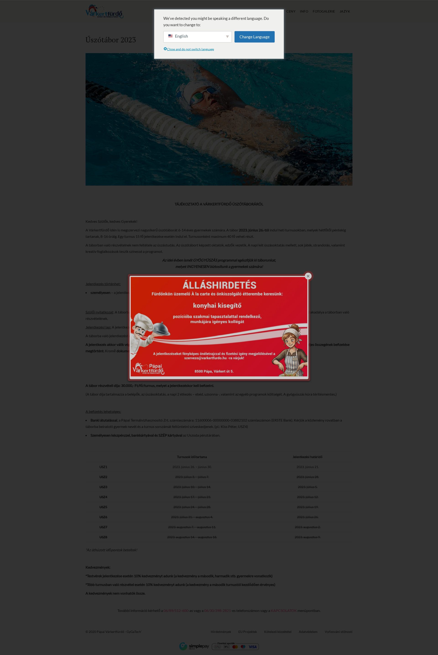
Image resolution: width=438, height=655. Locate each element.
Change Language (255, 36)
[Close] (308, 276)
